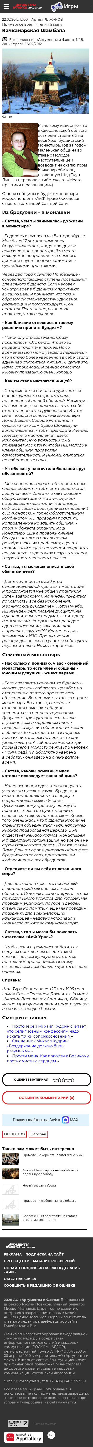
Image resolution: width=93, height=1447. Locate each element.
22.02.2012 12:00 (15, 19)
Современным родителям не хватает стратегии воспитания (50, 1217)
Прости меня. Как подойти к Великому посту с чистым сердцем (48, 1058)
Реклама (13, 1254)
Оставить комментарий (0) (46, 1098)
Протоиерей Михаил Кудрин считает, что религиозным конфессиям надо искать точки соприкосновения (46, 1031)
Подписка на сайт (45, 1254)
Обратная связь (20, 1279)
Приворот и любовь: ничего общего (50, 1200)
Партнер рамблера (45, 1423)
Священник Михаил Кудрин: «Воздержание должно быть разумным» (37, 1046)
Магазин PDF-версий (54, 1261)
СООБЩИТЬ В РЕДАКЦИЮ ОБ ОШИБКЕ (39, 1285)
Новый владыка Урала (39, 1185)
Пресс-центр (16, 1261)
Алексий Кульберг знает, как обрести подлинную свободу (50, 1172)
